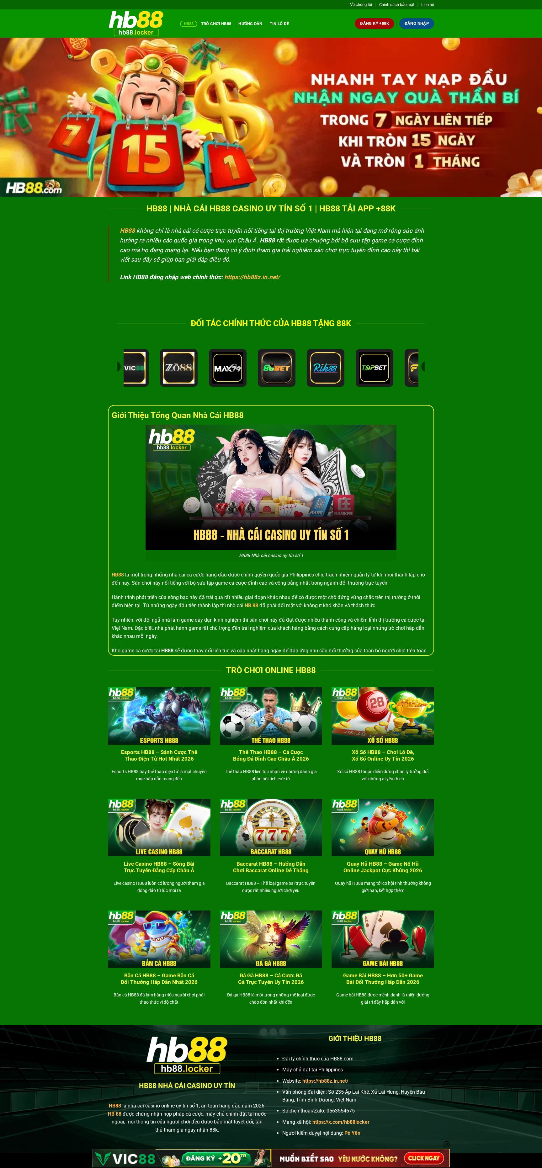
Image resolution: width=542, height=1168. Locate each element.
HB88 (189, 23)
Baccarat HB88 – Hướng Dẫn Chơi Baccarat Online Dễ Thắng (271, 867)
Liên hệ (427, 4)
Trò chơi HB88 (216, 23)
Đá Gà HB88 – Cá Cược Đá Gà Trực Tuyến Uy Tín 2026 (271, 979)
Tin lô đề (279, 23)
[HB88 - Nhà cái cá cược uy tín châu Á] (139, 23)
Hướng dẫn (250, 23)
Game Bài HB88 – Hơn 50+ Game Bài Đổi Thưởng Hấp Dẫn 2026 (383, 979)
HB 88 (251, 605)
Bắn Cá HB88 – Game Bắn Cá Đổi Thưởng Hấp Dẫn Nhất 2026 (159, 979)
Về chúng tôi (361, 4)
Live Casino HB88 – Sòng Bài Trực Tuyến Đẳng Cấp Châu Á (159, 867)
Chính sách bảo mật (396, 4)
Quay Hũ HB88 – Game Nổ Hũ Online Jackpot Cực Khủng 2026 (382, 867)
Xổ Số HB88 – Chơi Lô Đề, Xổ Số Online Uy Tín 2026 (383, 755)
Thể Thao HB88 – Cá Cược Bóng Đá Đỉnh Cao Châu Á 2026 (271, 755)
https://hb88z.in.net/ (252, 277)
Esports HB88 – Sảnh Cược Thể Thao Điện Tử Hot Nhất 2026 (159, 755)
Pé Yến (352, 1133)
